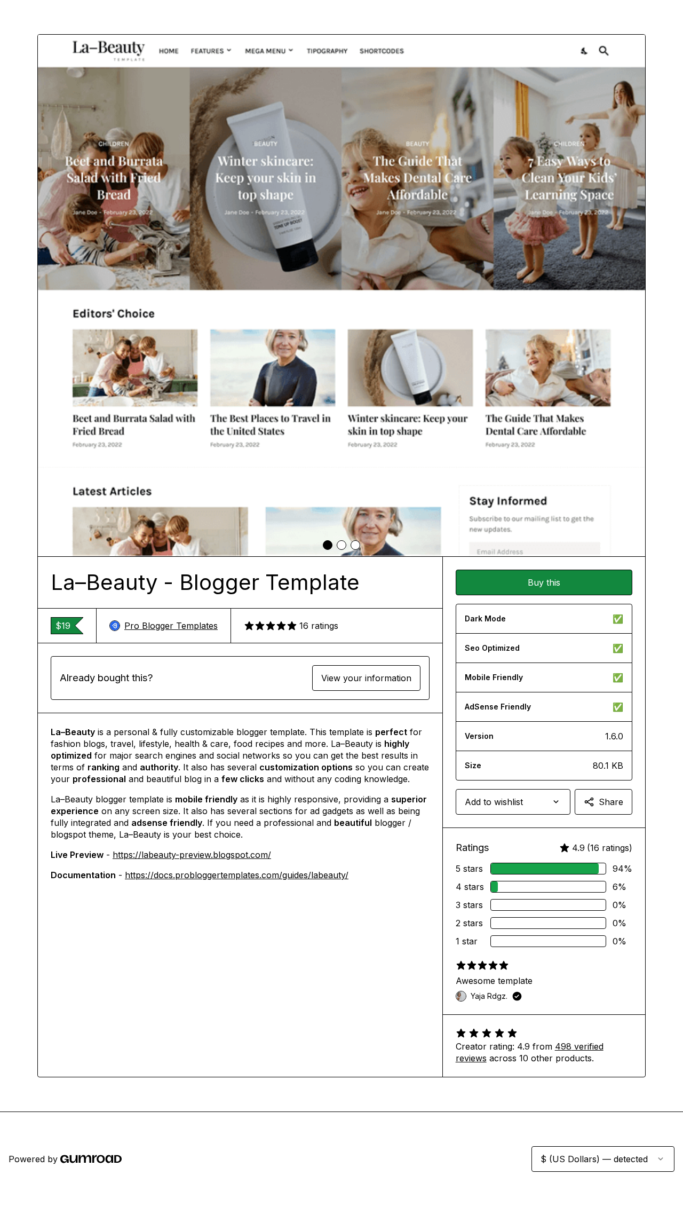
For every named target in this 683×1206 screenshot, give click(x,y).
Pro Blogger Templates (171, 625)
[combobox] (513, 802)
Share (611, 802)
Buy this (544, 582)
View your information (366, 678)
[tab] (327, 545)
